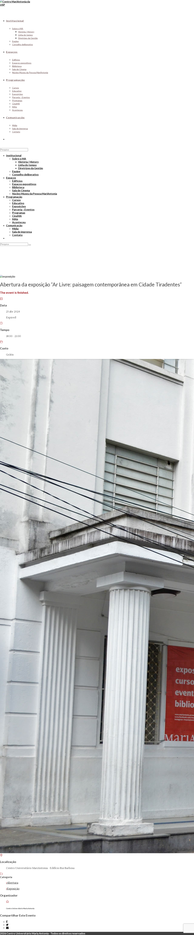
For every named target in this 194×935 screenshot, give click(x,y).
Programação (14, 196)
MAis (15, 219)
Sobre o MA (19, 158)
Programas (18, 212)
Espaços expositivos (24, 184)
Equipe (16, 171)
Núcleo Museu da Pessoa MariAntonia (34, 193)
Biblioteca (18, 187)
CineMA (17, 216)
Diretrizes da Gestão (30, 168)
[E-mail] (7, 927)
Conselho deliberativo (25, 174)
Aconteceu (19, 222)
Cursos (16, 200)
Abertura (12, 883)
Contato (17, 235)
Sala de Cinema (21, 190)
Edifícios (17, 181)
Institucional (13, 155)
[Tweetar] (7, 924)
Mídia (15, 228)
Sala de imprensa (22, 231)
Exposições (19, 206)
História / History (28, 161)
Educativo (18, 203)
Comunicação (14, 225)
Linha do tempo (27, 165)
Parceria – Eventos (23, 209)
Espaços (11, 177)
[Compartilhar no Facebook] (7, 921)
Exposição (13, 888)
